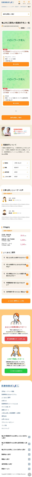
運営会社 (4, 416)
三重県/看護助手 (23, 6)
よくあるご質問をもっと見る (16, 301)
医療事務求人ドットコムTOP (8, 6)
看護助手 (17, 6)
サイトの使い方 (6, 406)
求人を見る (16, 64)
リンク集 (4, 425)
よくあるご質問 (6, 397)
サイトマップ (5, 428)
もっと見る (5, 154)
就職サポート (5, 410)
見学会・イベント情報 (8, 391)
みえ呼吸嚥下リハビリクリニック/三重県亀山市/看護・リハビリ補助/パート (16, 52)
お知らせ (4, 400)
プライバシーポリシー (8, 422)
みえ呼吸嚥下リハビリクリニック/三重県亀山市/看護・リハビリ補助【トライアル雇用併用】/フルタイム (16, 92)
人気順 (28, 28)
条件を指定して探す (16, 117)
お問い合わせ (5, 419)
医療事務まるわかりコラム (9, 394)
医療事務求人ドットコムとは (10, 403)
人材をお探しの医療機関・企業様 (11, 413)
